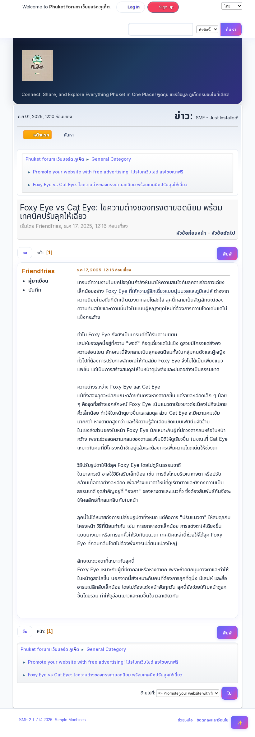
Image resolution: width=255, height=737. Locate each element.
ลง (24, 252)
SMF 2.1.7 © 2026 (35, 719)
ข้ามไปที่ (147, 692)
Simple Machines (70, 719)
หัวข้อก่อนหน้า (191, 233)
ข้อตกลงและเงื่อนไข (212, 719)
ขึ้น (24, 631)
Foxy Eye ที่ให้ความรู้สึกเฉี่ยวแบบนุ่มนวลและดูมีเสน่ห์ (158, 291)
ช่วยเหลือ (185, 719)
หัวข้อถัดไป (223, 233)
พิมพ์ (227, 253)
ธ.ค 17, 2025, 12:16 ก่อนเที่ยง (103, 269)
